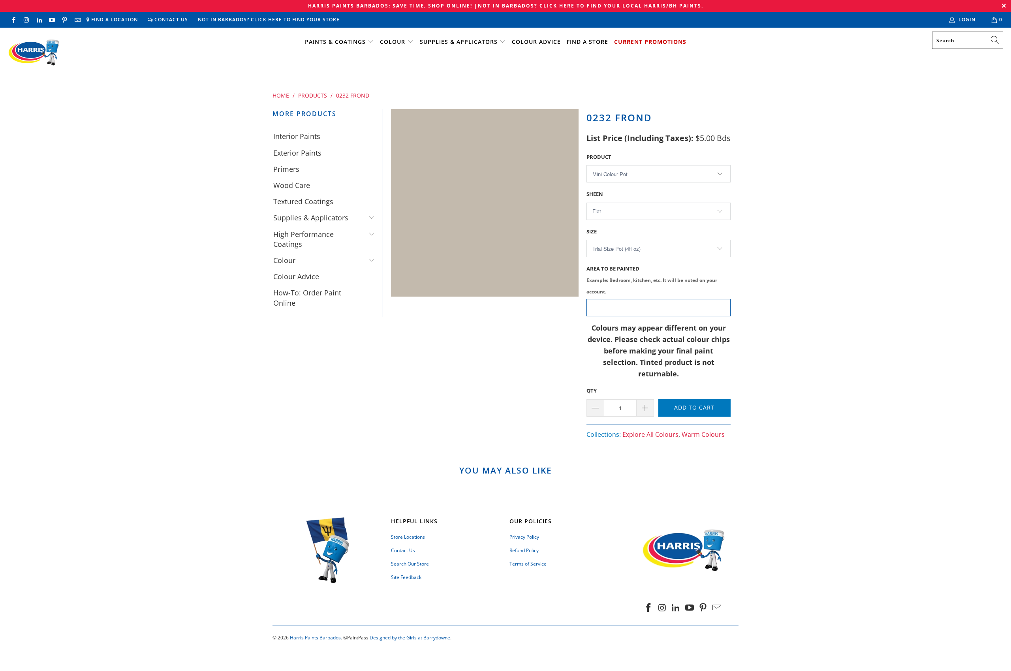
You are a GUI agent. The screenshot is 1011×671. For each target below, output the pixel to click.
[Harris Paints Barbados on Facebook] (13, 19)
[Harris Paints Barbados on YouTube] (51, 19)
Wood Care (291, 185)
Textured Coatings (303, 201)
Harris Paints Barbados (315, 637)
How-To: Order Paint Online (307, 297)
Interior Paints (296, 136)
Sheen (594, 193)
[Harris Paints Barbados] (33, 53)
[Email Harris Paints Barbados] (76, 19)
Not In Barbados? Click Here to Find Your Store (269, 19)
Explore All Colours (650, 434)
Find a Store (587, 41)
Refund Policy (524, 550)
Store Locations (408, 537)
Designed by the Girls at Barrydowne (410, 637)
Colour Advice (536, 41)
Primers (286, 169)
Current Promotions (650, 41)
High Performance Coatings (303, 239)
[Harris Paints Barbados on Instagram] (26, 19)
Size (591, 231)
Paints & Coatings (335, 41)
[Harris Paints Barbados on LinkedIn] (39, 19)
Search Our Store (410, 563)
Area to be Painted (651, 280)
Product (598, 156)
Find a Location (114, 19)
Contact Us (170, 19)
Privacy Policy (524, 537)
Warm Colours (703, 434)
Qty (591, 390)
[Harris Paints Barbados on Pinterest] (64, 19)
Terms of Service (528, 563)
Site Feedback (406, 577)
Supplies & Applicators (459, 41)
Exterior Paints (297, 153)
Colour (392, 41)
